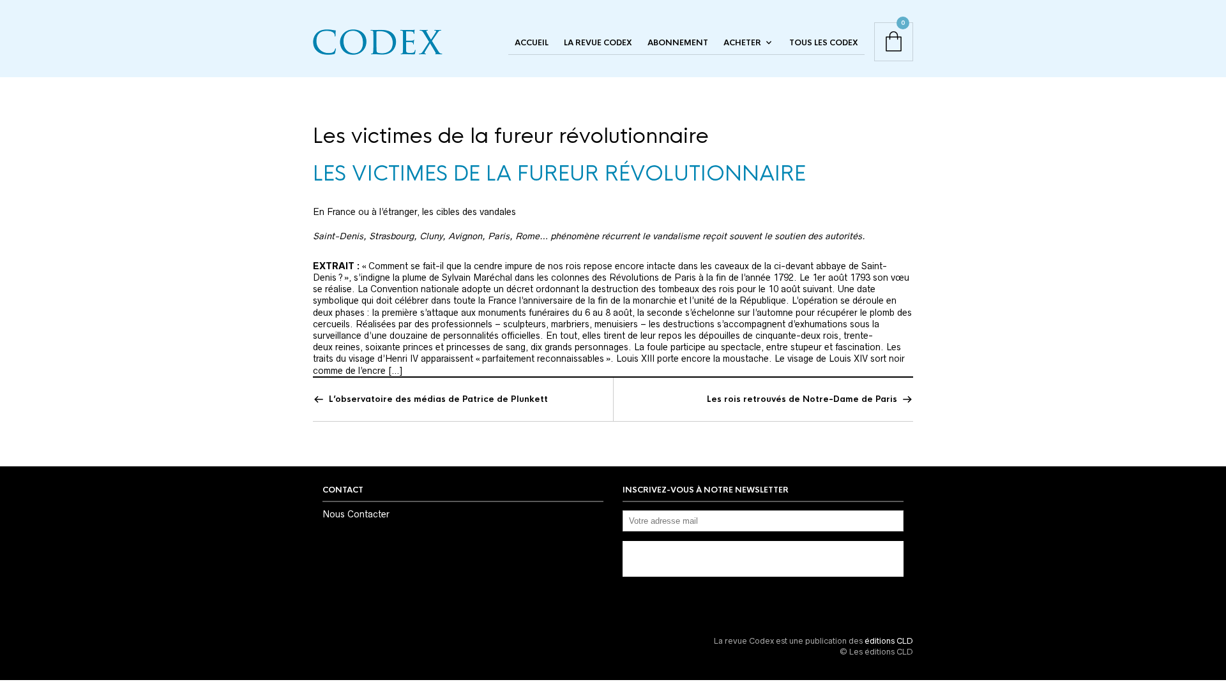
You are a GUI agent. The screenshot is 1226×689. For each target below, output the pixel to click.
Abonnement (677, 43)
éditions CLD (889, 641)
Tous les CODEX (823, 43)
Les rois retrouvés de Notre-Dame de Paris (802, 399)
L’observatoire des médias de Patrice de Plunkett (438, 399)
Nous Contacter (356, 514)
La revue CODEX (598, 43)
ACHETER (742, 43)
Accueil (532, 43)
